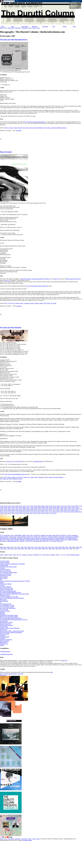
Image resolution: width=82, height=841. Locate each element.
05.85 (72, 506)
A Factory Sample (4, 562)
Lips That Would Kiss (5, 604)
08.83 (42, 506)
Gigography (45, 26)
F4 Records (62, 536)
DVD (57, 554)
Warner (54, 541)
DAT (20, 477)
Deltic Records (56, 535)
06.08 (9, 510)
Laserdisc (52, 554)
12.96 (16, 509)
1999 (12, 548)
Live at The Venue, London (7, 606)
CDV (11, 303)
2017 (32, 547)
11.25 (50, 513)
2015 (39, 547)
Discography (25, 26)
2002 (2, 548)
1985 (53, 548)
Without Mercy (4, 642)
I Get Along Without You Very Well (9, 596)
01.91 (65, 507)
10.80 (12, 506)
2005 (73, 547)
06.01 (35, 509)
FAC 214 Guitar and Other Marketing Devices (14, 474)
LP (44, 477)
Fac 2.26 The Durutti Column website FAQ (37, 286)
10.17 (46, 511)
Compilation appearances (6, 654)
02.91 (69, 507)
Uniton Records (38, 541)
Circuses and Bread (5, 569)
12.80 (16, 506)
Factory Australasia (72, 535)
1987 (5, 127)
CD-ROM (35, 554)
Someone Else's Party (5, 624)
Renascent (2, 614)
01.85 (65, 506)
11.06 (76, 509)
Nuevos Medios (15, 539)
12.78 (1, 506)
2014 (42, 547)
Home (2, 26)
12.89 (54, 507)
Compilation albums (5, 651)
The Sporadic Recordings (6, 625)
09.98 (27, 509)
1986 (50, 548)
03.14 (73, 510)
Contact (64, 26)
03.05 (65, 509)
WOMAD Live (4, 644)
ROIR (37, 539)
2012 (49, 547)
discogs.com (64, 660)
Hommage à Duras (5, 595)
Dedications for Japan (5, 575)
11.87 (28, 507)
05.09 (20, 510)
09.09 (28, 510)
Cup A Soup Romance (5, 574)
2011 (53, 547)
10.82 (35, 506)
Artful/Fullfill (17, 535)
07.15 (9, 511)
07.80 (9, 506)
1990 (36, 548)
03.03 (46, 509)
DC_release (10, 127)
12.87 (32, 507)
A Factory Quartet (4, 561)
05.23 (43, 513)
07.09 (24, 510)
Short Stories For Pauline (6, 622)
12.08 (17, 510)
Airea (12, 535)
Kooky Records (36, 538)
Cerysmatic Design (27, 840)
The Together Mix (4, 634)
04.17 (39, 511)
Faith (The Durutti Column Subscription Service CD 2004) (15, 581)
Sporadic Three (4, 626)
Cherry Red (36, 535)
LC (1, 602)
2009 (59, 547)
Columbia (42, 535)
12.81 (27, 506)
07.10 (39, 510)
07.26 (54, 513)
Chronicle (2, 568)
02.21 (32, 513)
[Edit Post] (0, 139)
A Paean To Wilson (5, 611)
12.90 (62, 507)
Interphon (20, 538)
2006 (70, 547)
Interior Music (13, 538)
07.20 (17, 513)
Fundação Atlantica (53, 536)
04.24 (47, 513)
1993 (26, 548)
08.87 (24, 507)
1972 (1, 535)
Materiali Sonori (72, 538)
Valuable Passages (38, 461)
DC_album (24, 477)
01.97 (20, 509)
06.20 (13, 513)
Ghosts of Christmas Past (6, 589)
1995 (22, 548)
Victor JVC (45, 541)
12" (65, 554)
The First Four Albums (6, 584)
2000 (8, 548)
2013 (46, 547)
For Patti (2, 585)
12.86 (13, 507)
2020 (22, 547)
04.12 (58, 510)
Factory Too (37, 536)
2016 (35, 547)
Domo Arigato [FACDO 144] (73, 279)
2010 (56, 547)
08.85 (76, 506)
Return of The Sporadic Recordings (9, 616)
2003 (80, 547)
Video (14, 554)
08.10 (43, 510)
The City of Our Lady (5, 571)
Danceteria (49, 535)
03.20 (9, 513)
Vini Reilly (3, 638)
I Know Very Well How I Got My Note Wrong (12, 598)
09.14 (1, 511)
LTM (66, 538)
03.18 (54, 511)
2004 (77, 547)
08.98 (24, 509)
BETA (47, 554)
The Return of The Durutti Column (9, 615)
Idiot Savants (3, 599)
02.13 (61, 510)
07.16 (31, 511)
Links (74, 26)
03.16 (24, 511)
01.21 (28, 513)
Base (28, 535)
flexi (24, 127)
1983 (60, 548)
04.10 (32, 510)
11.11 (54, 510)
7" (60, 554)
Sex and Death (3, 621)
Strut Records (3, 541)
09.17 (42, 511)
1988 (43, 548)
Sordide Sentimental (73, 539)
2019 (25, 547)
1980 (70, 548)
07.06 (72, 509)
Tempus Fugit (3, 629)
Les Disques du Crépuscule (47, 538)
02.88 (35, 507)
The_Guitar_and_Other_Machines (34, 127)
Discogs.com (3, 675)
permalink (18, 130)
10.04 (61, 509)
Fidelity (2, 582)
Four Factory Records (5, 586)
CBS (31, 535)
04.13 (65, 510)
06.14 (77, 510)
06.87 (20, 507)
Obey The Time (4, 609)
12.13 (69, 510)
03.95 (1, 509)
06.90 (58, 507)
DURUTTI (64, 535)
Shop (53, 26)
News (12, 26)
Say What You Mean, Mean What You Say (11, 618)
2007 (66, 547)
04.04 (54, 509)
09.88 (43, 507)
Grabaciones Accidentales (72, 536)
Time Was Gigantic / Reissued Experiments (11, 632)
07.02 (42, 509)
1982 (64, 548)
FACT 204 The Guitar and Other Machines (34, 122)
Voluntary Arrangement (6, 639)
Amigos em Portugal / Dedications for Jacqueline (12, 564)
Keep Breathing (4, 601)
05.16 (27, 511)
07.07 (80, 509)
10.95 (5, 509)
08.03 (50, 509)
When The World (5, 152)
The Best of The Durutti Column (8, 566)
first (51, 672)
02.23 (35, 513)
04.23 (39, 513)
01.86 (2, 507)
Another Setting (4, 565)
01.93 (77, 507)
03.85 (69, 506)
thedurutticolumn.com (13, 541)
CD (8, 303)
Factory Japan (12, 536)
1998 (15, 548)
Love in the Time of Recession (7, 608)
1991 (33, 548)
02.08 (2, 510)
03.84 (54, 506)
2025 (4, 547)
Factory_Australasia (25, 303)
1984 (57, 548)
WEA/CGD (60, 541)
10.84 (57, 506)
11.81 (24, 506)
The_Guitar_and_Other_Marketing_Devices (55, 127)
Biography (34, 26)
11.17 (50, 511)
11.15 (12, 511)
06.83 (39, 506)
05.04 (57, 509)
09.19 (80, 511)
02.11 (47, 510)
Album (9, 477)
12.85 (80, 506)
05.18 (57, 511)
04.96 (9, 509)
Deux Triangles (4, 576)
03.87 (17, 507)
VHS (44, 303)
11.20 (24, 513)
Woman (2, 645)
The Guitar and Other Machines (10, 327)
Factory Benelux (4, 536)
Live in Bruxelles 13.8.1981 (7, 605)
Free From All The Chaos (6, 588)
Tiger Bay (22, 541)
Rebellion (2, 612)
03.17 (35, 511)
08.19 (76, 511)
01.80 (5, 506)
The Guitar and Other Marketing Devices (13, 39)
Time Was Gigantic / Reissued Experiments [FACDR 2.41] (36, 279)
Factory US (7, 280)
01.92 (73, 507)
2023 (11, 547)
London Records (59, 538)
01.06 (69, 509)
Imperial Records (4, 538)
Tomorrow (2, 635)
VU (50, 541)
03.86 (5, 507)
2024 (8, 547)
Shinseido (57, 539)
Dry (1, 579)
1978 (77, 548)
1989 (39, 548)
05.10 (35, 510)
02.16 (20, 511)
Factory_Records (18, 127)
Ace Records (6, 535)
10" (62, 554)
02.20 (5, 513)
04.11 (50, 510)
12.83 (46, 506)
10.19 (2, 513)
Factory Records (21, 536)
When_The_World (51, 303)
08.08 (13, 510)
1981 (67, 548)
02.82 (31, 506)
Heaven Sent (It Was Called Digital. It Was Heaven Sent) (14, 594)
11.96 (12, 509)
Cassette (13, 477)
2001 (5, 548)
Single (41, 303)
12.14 (5, 511)
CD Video (29, 554)
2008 (63, 547)
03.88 (39, 507)
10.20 (20, 513)
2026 (1, 547)
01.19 (65, 511)
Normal (8, 539)
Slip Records (63, 539)
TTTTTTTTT (29, 541)
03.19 (69, 511)
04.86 (9, 507)
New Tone (2, 539)
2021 (18, 547)
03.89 (47, 507)
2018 (29, 547)
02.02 (39, 509)
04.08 (5, 510)
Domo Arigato (3, 578)
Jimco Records (27, 538)
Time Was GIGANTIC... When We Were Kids (12, 631)
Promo (10, 554)
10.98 (31, 509)
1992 (29, 548)
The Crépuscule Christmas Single (8, 572)
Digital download (74, 554)
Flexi (68, 554)
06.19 (72, 511)
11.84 (61, 506)
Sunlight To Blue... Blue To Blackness (9, 628)
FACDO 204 (18, 461)
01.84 (50, 506)
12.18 (61, 511)
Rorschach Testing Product (47, 539)
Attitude (24, 535)
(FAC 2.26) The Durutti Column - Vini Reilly (11, 673)
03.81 (20, 506)
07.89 (50, 507)
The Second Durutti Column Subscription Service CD (13, 619)
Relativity (22, 539)
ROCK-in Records (30, 539)
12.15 (16, 511)
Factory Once (56, 279)
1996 (19, 548)
